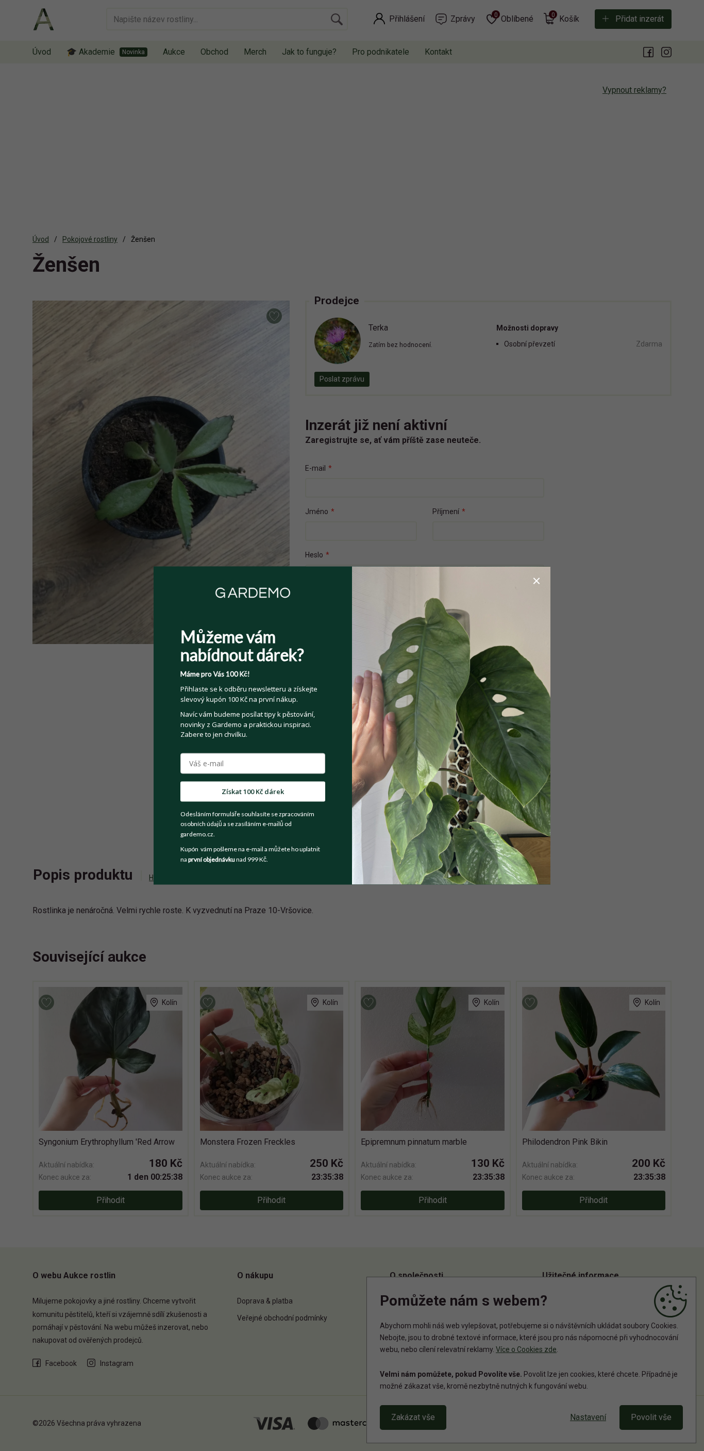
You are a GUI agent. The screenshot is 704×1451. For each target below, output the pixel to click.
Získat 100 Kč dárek (253, 791)
